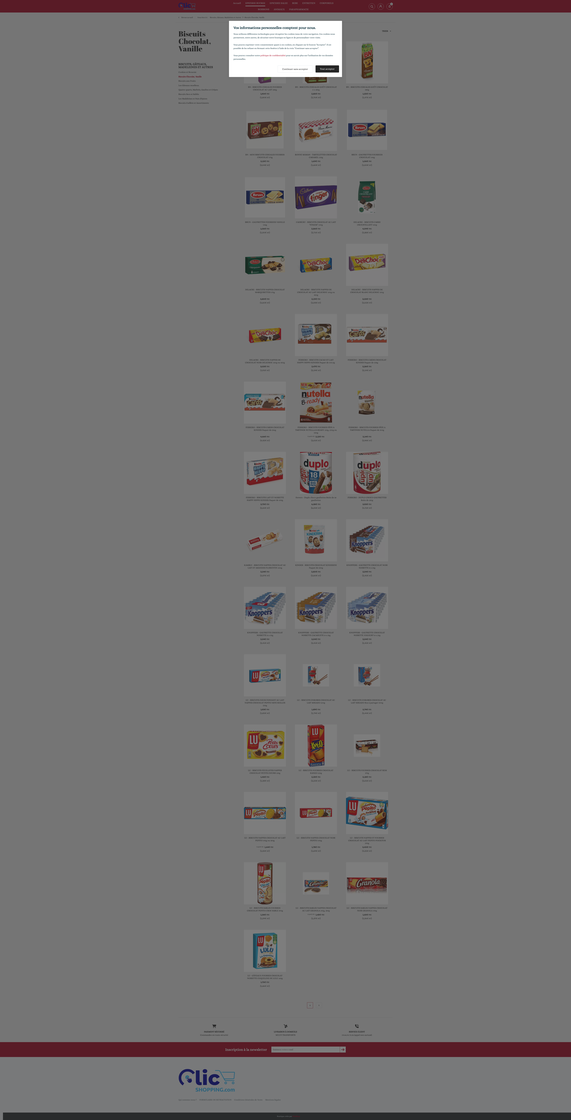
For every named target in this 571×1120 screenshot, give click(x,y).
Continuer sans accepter (295, 69)
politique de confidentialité (273, 55)
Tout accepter (327, 68)
